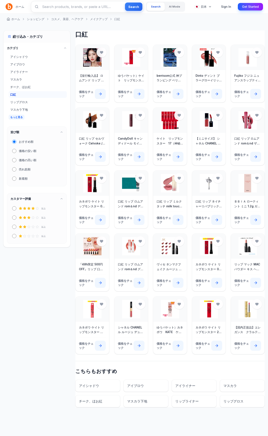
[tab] (156, 7)
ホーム (19, 6)
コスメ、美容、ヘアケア (67, 19)
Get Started (250, 6)
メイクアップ (99, 19)
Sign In (226, 6)
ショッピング (35, 19)
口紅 (117, 19)
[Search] (36, 6)
